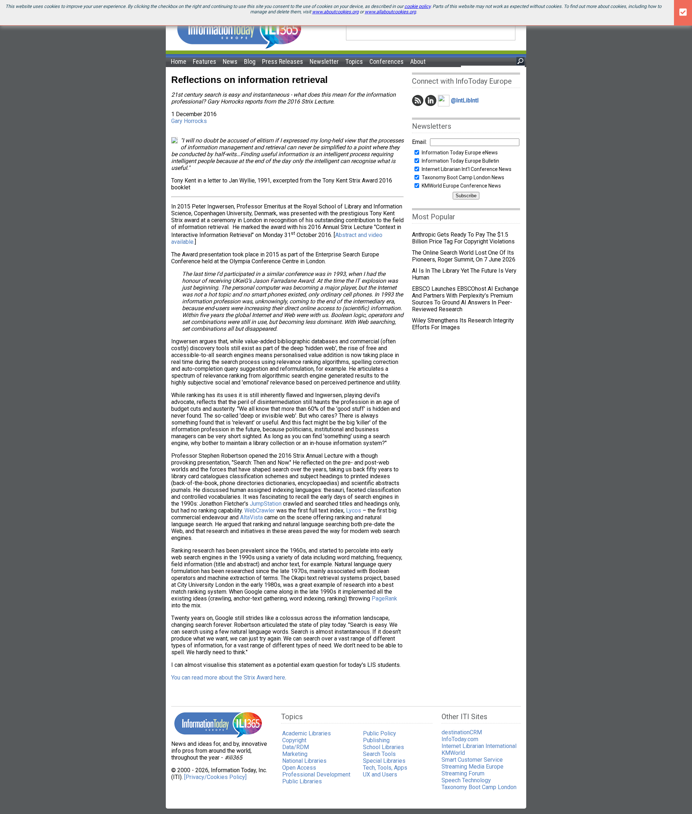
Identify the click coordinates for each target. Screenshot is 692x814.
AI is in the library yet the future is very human (464, 274)
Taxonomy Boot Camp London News (463, 177)
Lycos (353, 510)
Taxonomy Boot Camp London (479, 787)
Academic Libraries (306, 733)
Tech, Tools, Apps (385, 767)
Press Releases (282, 61)
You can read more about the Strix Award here (228, 677)
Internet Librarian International (479, 746)
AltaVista (251, 517)
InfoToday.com (460, 739)
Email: (419, 141)
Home (178, 61)
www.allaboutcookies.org (390, 11)
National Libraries (304, 760)
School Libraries (383, 747)
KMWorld (453, 752)
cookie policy (417, 6)
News (230, 61)
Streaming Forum (463, 773)
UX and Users (380, 774)
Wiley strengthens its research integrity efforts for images (463, 324)
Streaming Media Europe (473, 766)
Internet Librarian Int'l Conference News (466, 169)
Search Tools (379, 754)
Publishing (376, 740)
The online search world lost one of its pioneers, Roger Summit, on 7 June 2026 (463, 256)
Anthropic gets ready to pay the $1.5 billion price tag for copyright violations (463, 238)
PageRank (384, 598)
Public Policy (379, 733)
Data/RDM (295, 747)
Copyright (294, 740)
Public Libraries (302, 781)
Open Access (299, 767)
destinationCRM (462, 732)
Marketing (294, 754)
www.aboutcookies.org (335, 11)
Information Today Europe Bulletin (460, 161)
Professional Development (316, 774)
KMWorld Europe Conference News (461, 186)
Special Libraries (384, 760)
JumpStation (265, 503)
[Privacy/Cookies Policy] (215, 777)
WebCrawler (259, 510)
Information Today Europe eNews (460, 152)
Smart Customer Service (472, 759)
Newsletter (324, 61)
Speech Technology (466, 780)
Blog (250, 61)
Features (204, 61)
